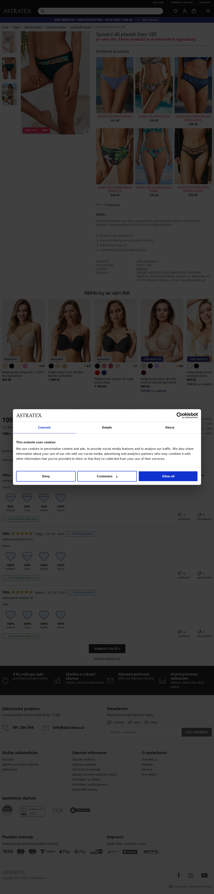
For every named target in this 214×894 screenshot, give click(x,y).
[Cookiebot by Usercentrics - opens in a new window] (179, 415)
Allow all (168, 476)
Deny (46, 476)
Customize (104, 476)
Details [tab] (107, 427)
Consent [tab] (44, 427)
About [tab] (169, 427)
